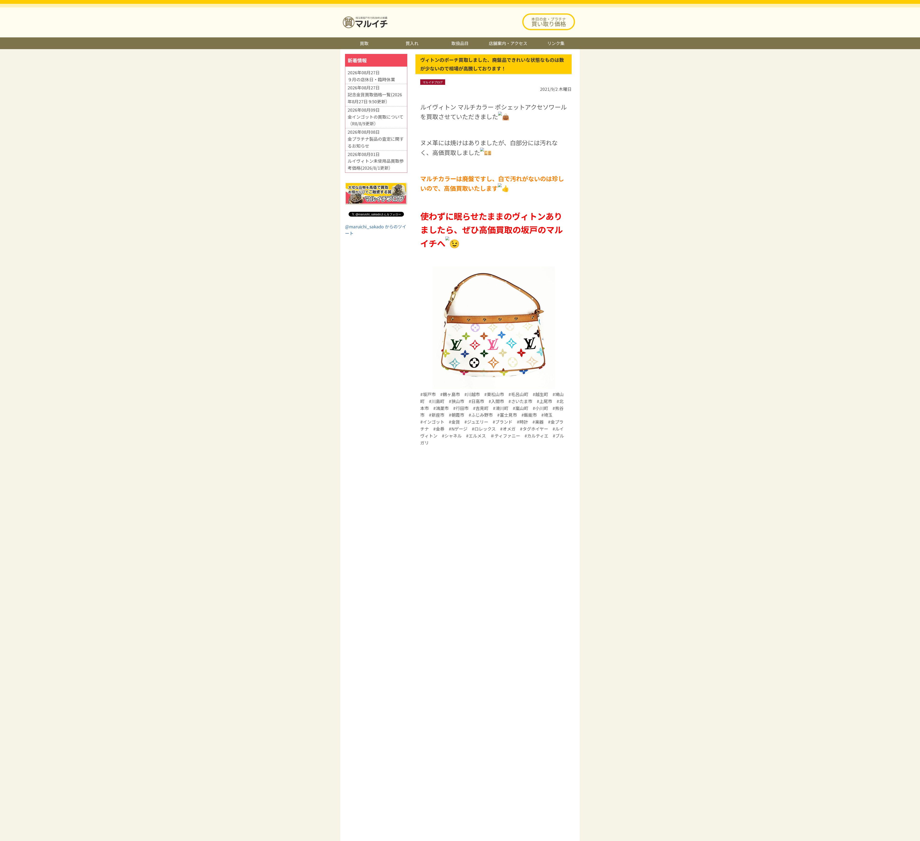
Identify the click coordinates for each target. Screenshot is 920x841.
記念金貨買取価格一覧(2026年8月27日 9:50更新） (375, 97)
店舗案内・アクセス (508, 43)
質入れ (412, 43)
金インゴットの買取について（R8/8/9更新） (375, 120)
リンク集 (555, 43)
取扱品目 (460, 43)
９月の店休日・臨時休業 (371, 79)
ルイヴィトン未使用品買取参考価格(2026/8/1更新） (376, 164)
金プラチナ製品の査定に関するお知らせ (376, 142)
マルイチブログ (433, 82)
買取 (364, 43)
